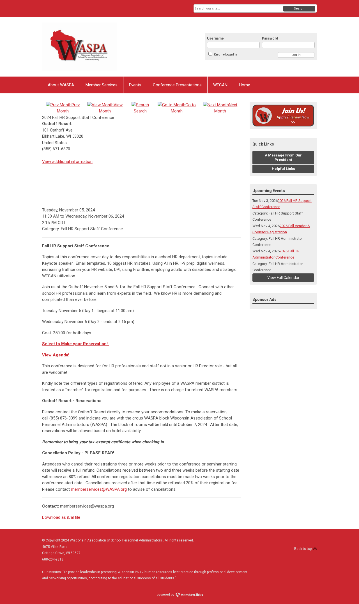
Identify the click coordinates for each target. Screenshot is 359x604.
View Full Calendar (283, 277)
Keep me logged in (225, 54)
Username (215, 38)
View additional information (67, 161)
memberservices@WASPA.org (99, 489)
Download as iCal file (61, 517)
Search (299, 8)
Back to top (303, 549)
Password (270, 38)
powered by (166, 594)
